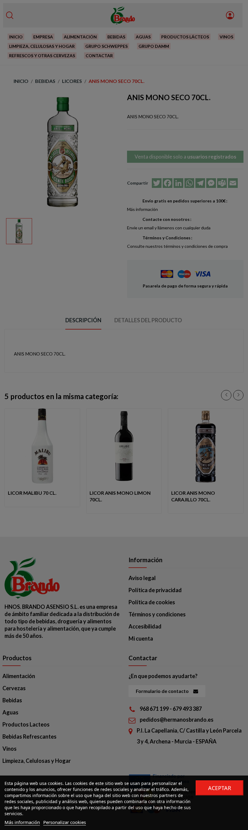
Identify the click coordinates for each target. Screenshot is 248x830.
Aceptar (219, 788)
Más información (22, 822)
